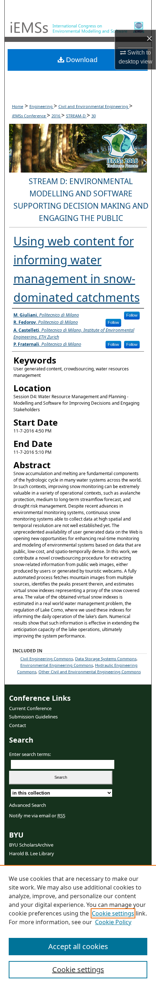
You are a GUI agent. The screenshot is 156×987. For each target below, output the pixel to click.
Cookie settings (113, 913)
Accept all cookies (78, 946)
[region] (78, 926)
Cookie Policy (113, 922)
